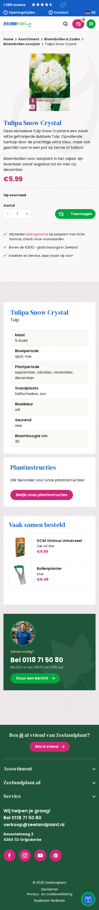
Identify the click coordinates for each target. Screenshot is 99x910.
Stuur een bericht (32, 678)
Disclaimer (49, 889)
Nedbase (58, 900)
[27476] (75, 214)
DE (93, 12)
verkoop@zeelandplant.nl (33, 824)
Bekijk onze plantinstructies (41, 494)
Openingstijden (22, 12)
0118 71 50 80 (26, 817)
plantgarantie (37, 234)
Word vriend (46, 746)
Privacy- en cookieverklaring (49, 894)
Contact (61, 12)
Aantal (9, 205)
